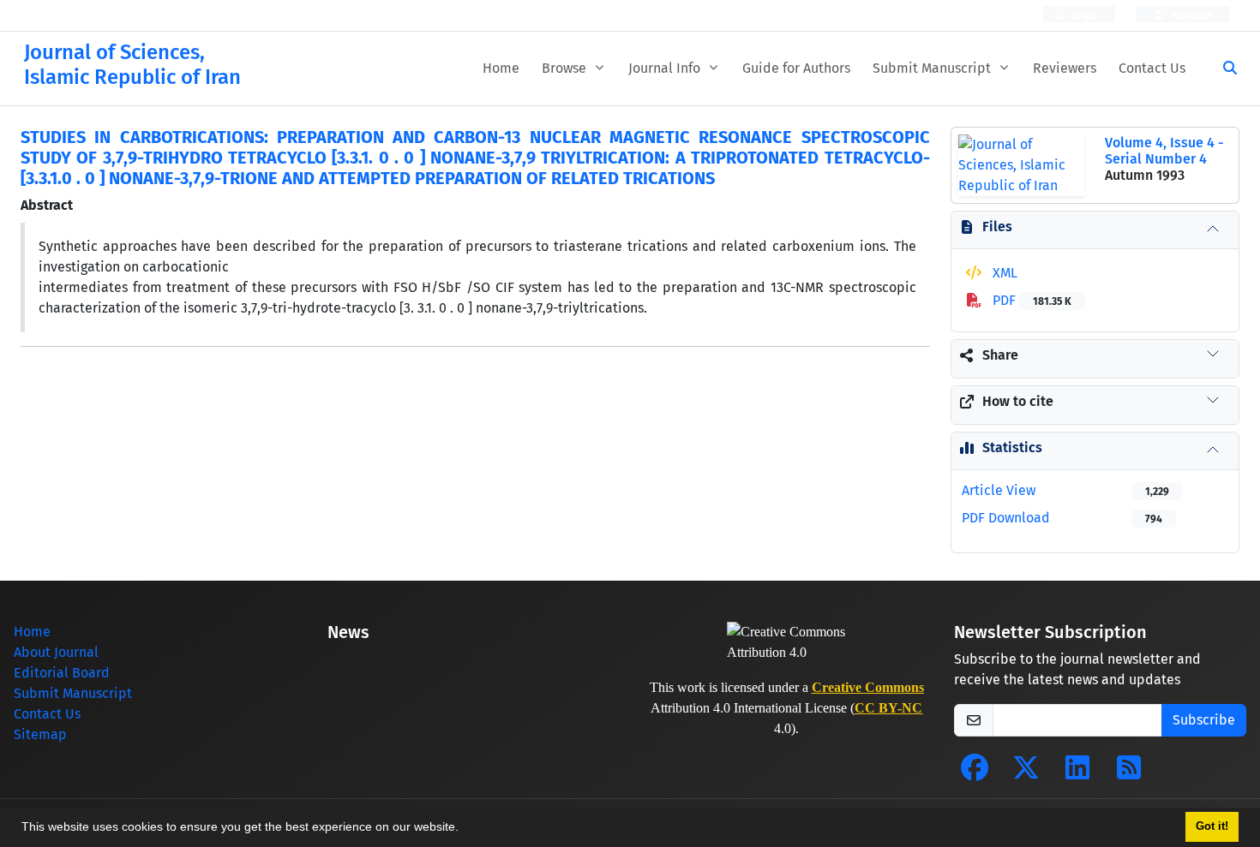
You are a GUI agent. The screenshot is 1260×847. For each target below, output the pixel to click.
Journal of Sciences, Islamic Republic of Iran (132, 64)
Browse (566, 68)
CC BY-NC (888, 708)
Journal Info (666, 68)
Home (501, 68)
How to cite (1017, 401)
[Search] (1223, 68)
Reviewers (1064, 68)
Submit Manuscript (933, 68)
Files (997, 226)
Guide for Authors (796, 68)
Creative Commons (868, 687)
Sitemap (40, 734)
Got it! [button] (1212, 826)
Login (1084, 15)
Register (1190, 15)
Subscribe (1204, 720)
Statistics (1012, 447)
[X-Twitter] (1026, 773)
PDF (1030, 300)
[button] (464, 829)
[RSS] (1128, 773)
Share (1000, 355)
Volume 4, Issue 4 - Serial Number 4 (1164, 150)
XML (1003, 273)
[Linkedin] (1077, 773)
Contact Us (1152, 68)
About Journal (56, 652)
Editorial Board (62, 673)
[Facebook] (974, 773)
